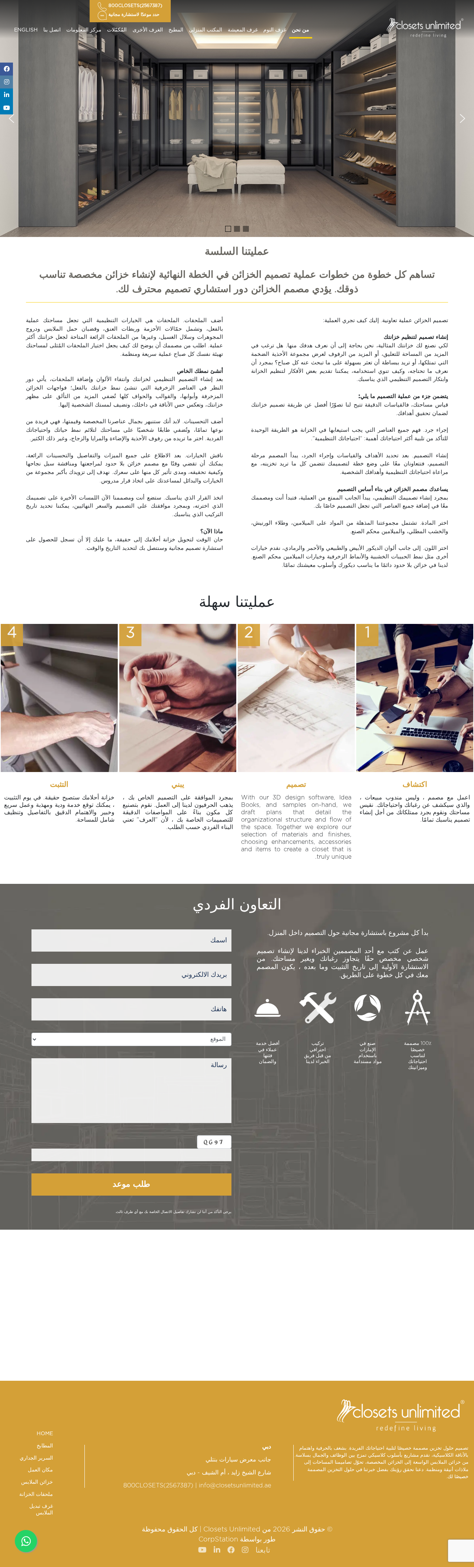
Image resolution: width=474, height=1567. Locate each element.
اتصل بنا (52, 30)
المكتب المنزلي (205, 30)
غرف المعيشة (243, 30)
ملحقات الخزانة (36, 1494)
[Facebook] (6, 69)
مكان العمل (40, 1470)
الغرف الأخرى (148, 30)
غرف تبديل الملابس (41, 1510)
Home (45, 1433)
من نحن (300, 30)
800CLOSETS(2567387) (158, 1486)
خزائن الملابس (37, 1482)
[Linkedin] (6, 94)
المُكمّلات (117, 30)
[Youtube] (6, 107)
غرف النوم (274, 30)
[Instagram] (6, 82)
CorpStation (218, 1539)
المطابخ (45, 1446)
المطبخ (175, 30)
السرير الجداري (36, 1458)
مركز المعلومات (83, 30)
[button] (11, 118)
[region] (237, 118)
